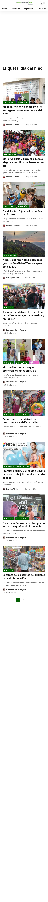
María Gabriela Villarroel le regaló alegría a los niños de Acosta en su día (23, 162)
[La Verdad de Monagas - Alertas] (24, 3)
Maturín (22, 102)
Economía (9, 466)
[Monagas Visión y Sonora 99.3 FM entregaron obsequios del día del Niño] (24, 91)
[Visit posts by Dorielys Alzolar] (4, 278)
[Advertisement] (24, 37)
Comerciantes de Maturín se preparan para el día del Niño (20, 420)
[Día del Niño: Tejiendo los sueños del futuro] (24, 195)
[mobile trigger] (5, 3)
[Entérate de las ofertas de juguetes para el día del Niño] (24, 559)
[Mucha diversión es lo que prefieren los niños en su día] (24, 351)
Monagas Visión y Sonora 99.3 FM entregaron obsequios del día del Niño (22, 110)
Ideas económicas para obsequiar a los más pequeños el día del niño (24, 524)
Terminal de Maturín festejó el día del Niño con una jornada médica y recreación (23, 315)
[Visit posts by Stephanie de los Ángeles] (4, 330)
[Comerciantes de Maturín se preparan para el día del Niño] (24, 403)
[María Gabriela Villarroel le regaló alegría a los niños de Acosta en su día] (24, 143)
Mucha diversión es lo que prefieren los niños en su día (20, 369)
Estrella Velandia (13, 125)
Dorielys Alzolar (12, 278)
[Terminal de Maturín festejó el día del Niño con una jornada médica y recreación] (24, 296)
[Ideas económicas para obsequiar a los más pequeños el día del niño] (24, 507)
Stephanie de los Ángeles (16, 330)
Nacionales (10, 255)
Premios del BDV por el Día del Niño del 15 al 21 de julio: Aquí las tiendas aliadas (24, 474)
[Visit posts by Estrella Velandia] (4, 124)
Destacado (9, 102)
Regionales (10, 154)
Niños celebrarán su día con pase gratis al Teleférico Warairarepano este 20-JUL (23, 263)
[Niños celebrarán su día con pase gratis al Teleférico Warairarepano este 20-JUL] (24, 244)
